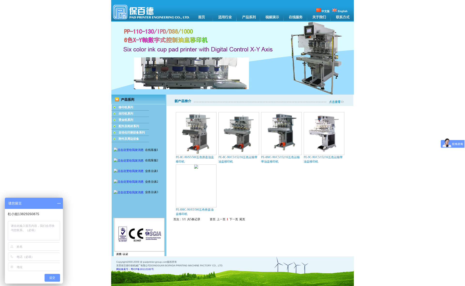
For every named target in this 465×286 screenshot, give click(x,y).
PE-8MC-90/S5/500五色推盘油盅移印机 (195, 212)
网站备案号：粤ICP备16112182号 (135, 269)
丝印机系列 (126, 113)
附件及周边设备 (129, 138)
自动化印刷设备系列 (132, 132)
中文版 (325, 11)
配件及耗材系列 (129, 126)
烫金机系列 (126, 120)
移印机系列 (126, 107)
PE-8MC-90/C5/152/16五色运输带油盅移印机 (280, 159)
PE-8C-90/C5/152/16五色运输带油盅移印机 (237, 159)
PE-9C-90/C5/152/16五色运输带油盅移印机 (323, 159)
